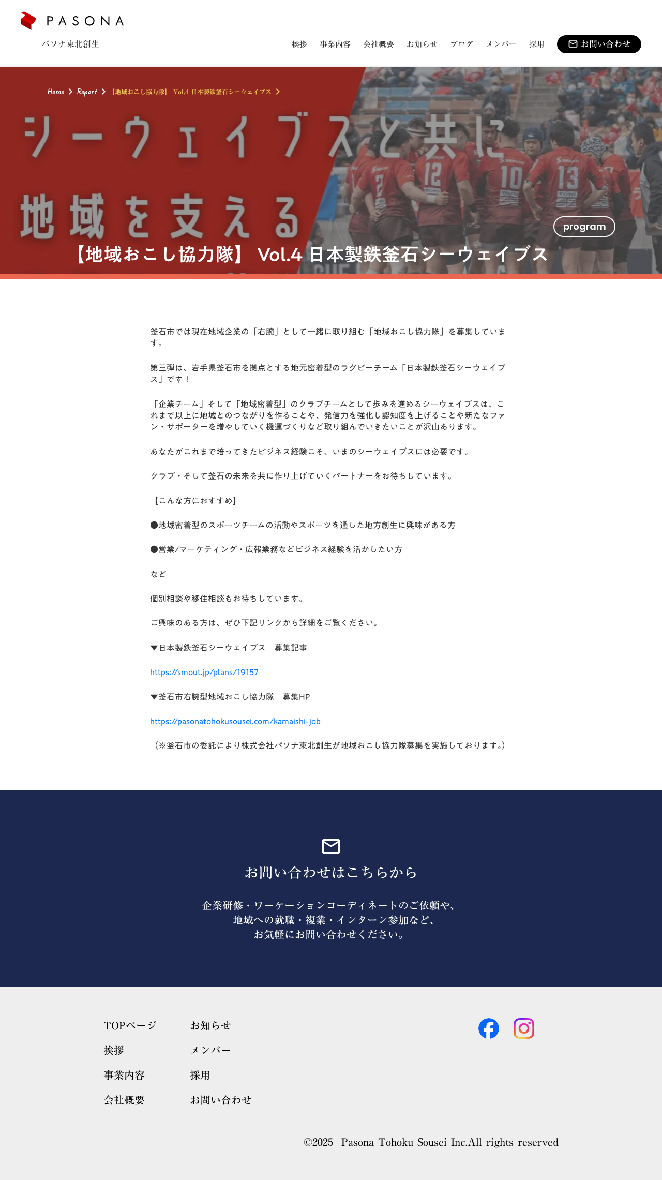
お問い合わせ (221, 1100)
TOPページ (130, 1025)
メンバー (210, 1050)
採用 (200, 1075)
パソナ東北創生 (70, 44)
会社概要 (124, 1100)
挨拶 (113, 1050)
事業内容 (124, 1075)
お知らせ (210, 1025)
